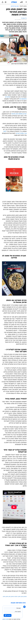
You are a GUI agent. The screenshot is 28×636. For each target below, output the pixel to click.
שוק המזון (20, 596)
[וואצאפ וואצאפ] (5, 2)
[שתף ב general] (2, 2)
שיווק (7, 596)
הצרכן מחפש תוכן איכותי (19, 114)
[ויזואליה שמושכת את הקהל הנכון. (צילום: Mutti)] (14, 50)
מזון (9, 596)
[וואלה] (14, 2)
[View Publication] (14, 179)
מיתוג (4, 596)
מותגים (25, 596)
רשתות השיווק (14, 596)
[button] (21, 2)
